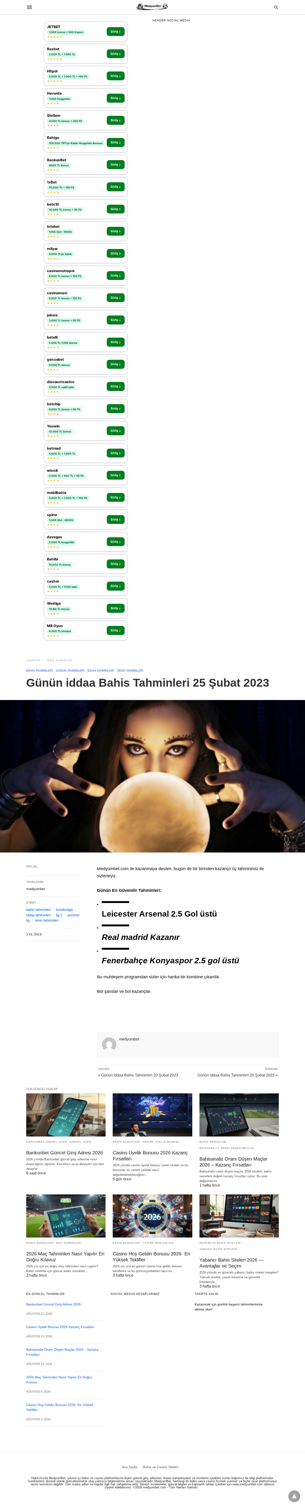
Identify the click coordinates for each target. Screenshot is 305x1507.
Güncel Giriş (80, 1142)
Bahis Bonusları (126, 1142)
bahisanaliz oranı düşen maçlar (226, 1148)
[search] (276, 7)
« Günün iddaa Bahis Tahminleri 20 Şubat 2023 (138, 1075)
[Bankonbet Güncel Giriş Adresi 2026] (66, 1115)
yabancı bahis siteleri (218, 1249)
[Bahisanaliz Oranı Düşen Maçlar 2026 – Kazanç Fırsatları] (239, 1115)
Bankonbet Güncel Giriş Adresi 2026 (64, 1152)
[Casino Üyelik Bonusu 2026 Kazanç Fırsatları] (152, 1115)
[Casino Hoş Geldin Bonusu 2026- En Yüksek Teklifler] (152, 1216)
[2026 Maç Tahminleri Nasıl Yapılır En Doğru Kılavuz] (66, 1216)
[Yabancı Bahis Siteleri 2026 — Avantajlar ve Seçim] (239, 1216)
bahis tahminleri (39, 670)
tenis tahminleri (59, 660)
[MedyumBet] (152, 7)
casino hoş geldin (158, 1243)
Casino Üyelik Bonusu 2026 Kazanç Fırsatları (60, 1327)
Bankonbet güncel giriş (46, 1142)
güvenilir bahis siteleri (220, 1243)
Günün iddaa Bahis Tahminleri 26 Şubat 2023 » (238, 1075)
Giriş (116, 31)
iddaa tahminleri (100, 670)
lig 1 (59, 915)
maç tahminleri (68, 1243)
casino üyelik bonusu (161, 1142)
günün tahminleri (70, 670)
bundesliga (64, 910)
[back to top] (294, 1496)
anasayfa (33, 660)
